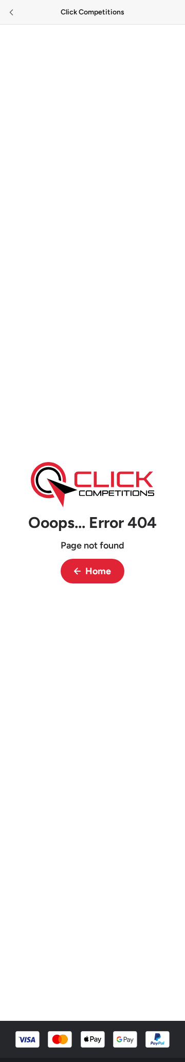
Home (98, 571)
